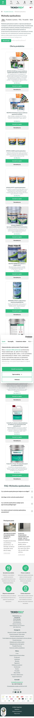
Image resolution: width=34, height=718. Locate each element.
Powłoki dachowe (17, 640)
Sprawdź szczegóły (17, 86)
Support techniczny (17, 676)
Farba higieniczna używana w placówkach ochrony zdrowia (17, 638)
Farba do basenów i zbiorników (17, 634)
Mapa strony (17, 713)
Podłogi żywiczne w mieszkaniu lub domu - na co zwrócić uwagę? (24, 537)
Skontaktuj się (17, 89)
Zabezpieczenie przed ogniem (17, 644)
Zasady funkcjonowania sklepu (17, 655)
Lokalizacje (17, 659)
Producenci (17, 657)
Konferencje (17, 667)
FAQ (20, 20)
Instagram (18, 692)
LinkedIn (20, 692)
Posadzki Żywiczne (8, 11)
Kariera (17, 669)
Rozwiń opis (6, 40)
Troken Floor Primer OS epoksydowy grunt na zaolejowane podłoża (17, 464)
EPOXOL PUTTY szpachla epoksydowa (15, 187)
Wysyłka (17, 661)
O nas (17, 653)
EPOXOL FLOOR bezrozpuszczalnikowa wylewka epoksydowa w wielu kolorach (17, 71)
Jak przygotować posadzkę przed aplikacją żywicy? (10, 536)
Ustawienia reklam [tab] (21, 341)
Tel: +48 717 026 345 (17, 684)
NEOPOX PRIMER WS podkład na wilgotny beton (17, 264)
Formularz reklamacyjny (17, 674)
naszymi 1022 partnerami (13, 349)
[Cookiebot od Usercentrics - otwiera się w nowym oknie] (25, 337)
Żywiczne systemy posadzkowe (17, 648)
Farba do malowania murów (17, 636)
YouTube (15, 692)
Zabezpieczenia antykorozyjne (17, 642)
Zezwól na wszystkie (17, 369)
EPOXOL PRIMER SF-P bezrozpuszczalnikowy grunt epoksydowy (17, 226)
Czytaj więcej (7, 553)
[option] (9, 538)
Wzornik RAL (17, 672)
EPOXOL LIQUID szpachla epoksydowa (16, 151)
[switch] (3, 715)
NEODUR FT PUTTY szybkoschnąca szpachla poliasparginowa (17, 301)
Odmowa (17, 379)
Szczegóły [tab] (11, 341)
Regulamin (17, 663)
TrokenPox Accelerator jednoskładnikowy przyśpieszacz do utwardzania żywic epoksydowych (17, 424)
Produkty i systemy (12, 20)
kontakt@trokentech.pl (17, 682)
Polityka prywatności (17, 665)
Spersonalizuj (16, 374)
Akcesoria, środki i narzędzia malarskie (17, 632)
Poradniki (26, 20)
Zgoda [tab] (3, 341)
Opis (3, 20)
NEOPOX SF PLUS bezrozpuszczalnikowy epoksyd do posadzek (17, 113)
